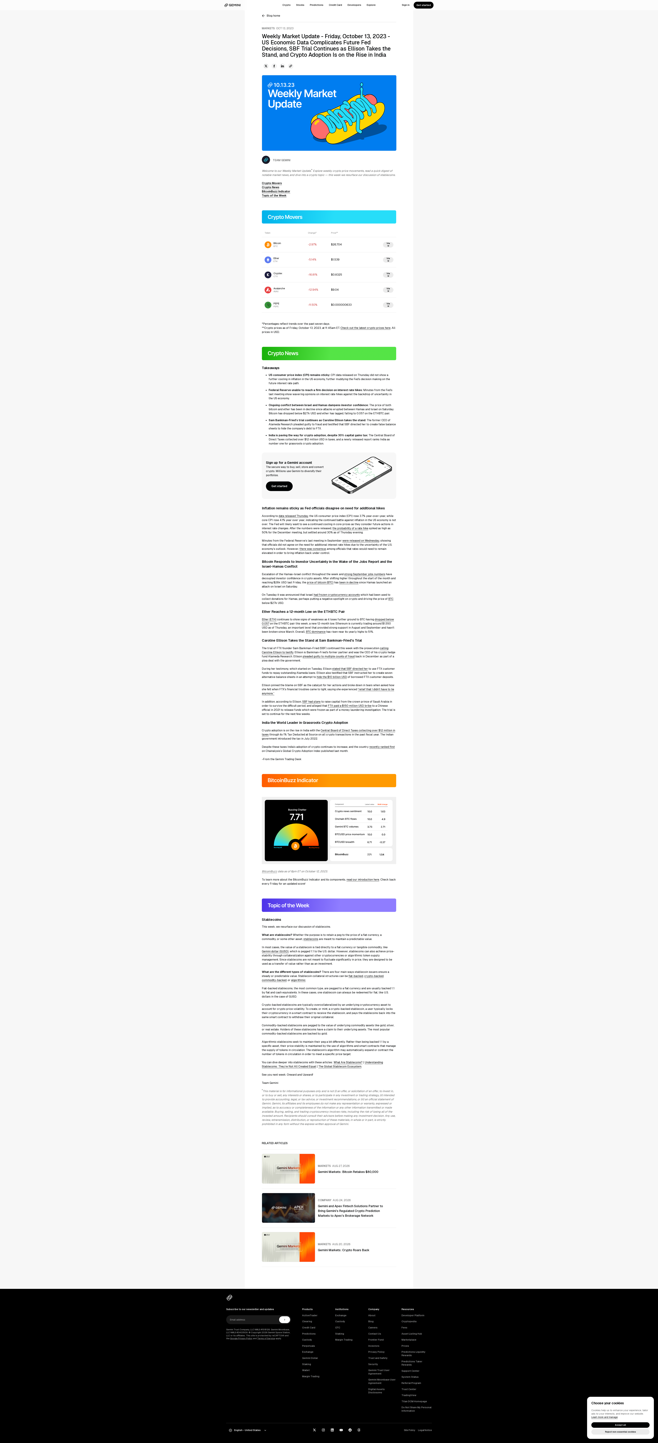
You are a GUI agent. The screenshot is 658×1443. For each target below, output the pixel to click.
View (388, 244)
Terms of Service (266, 1338)
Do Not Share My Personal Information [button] (416, 1409)
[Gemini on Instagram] (323, 1430)
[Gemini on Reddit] (350, 1430)
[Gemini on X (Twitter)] (314, 1430)
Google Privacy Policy (241, 1338)
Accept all (620, 1425)
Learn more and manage (604, 1417)
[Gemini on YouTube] (341, 1430)
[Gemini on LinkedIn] (332, 1430)
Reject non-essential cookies (620, 1431)
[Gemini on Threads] (359, 1430)
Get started (423, 5)
